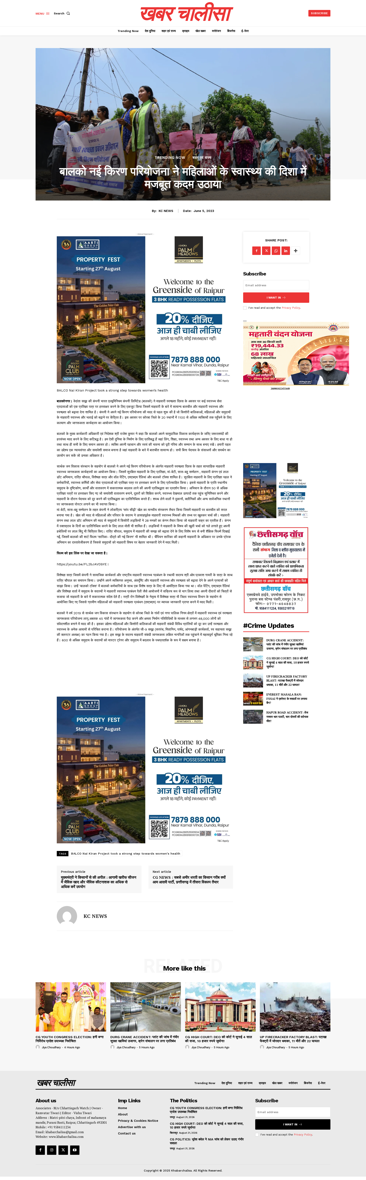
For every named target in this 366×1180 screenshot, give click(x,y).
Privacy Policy (291, 307)
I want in (274, 297)
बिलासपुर (174, 1132)
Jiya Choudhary (51, 1047)
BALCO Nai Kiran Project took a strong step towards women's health (125, 853)
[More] (295, 250)
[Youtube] (74, 1150)
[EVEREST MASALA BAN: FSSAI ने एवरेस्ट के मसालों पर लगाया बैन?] (253, 699)
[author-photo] (38, 1047)
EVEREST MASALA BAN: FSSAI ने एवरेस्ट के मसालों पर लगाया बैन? (286, 698)
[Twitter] (266, 250)
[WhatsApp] (276, 250)
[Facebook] (256, 250)
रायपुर (172, 1117)
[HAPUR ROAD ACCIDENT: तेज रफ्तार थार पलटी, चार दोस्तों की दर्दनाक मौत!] (253, 716)
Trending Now (170, 157)
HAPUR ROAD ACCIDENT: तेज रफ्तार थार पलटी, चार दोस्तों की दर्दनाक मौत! (287, 716)
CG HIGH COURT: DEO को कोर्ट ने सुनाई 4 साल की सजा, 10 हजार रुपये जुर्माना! (287, 662)
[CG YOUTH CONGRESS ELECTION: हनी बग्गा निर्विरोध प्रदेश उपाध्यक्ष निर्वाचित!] (71, 1007)
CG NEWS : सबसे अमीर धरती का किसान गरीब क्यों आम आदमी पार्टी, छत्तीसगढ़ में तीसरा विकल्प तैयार (189, 879)
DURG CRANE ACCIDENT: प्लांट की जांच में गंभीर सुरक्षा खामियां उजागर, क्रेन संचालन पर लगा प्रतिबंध (286, 644)
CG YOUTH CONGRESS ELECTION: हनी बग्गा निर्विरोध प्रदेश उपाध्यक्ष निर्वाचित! (70, 1039)
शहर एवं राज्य (202, 157)
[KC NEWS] (67, 916)
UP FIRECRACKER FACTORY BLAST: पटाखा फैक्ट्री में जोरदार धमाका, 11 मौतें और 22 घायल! (286, 680)
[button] (63, 13)
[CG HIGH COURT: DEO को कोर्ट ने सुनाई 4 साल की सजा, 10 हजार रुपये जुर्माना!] (253, 662)
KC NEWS (166, 211)
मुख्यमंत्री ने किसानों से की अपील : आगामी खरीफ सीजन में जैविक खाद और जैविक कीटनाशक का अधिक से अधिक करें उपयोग (98, 882)
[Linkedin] (285, 250)
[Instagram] (51, 1150)
